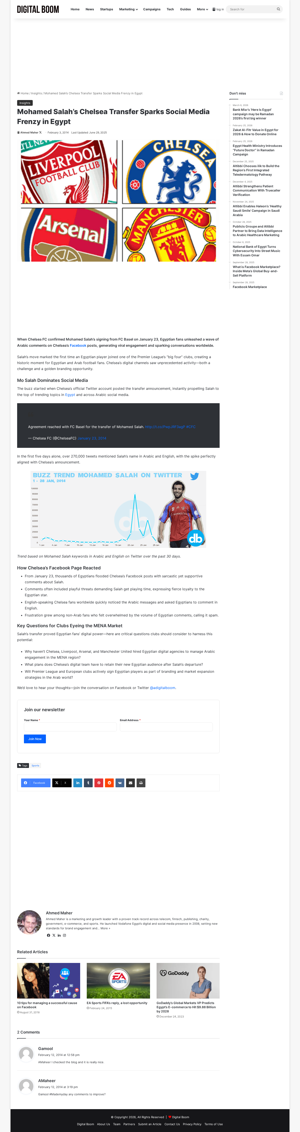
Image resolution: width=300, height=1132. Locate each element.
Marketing (127, 9)
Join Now (35, 739)
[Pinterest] (98, 782)
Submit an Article (149, 1124)
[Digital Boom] (38, 9)
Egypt (70, 394)
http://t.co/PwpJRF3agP (165, 427)
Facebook (78, 345)
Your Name (32, 720)
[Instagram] (64, 935)
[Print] (141, 782)
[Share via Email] (130, 782)
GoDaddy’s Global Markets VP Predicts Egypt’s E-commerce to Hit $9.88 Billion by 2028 (186, 1007)
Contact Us (172, 1124)
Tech (170, 9)
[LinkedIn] (77, 782)
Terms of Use (213, 1124)
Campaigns (152, 9)
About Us (103, 1124)
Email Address (130, 720)
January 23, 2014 (92, 438)
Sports (35, 765)
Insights (36, 93)
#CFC (191, 427)
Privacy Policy (192, 1124)
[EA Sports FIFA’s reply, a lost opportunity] (118, 981)
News (90, 9)
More (201, 9)
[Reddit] (109, 782)
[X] (53, 935)
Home (75, 9)
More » (105, 928)
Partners (129, 1124)
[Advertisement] (150, 53)
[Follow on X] (40, 132)
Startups (106, 9)
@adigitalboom (162, 687)
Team (116, 1124)
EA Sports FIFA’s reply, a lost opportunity (117, 1003)
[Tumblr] (88, 782)
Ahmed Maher (29, 132)
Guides (185, 9)
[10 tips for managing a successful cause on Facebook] (48, 981)
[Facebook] (48, 935)
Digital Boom (180, 1117)
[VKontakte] (120, 782)
